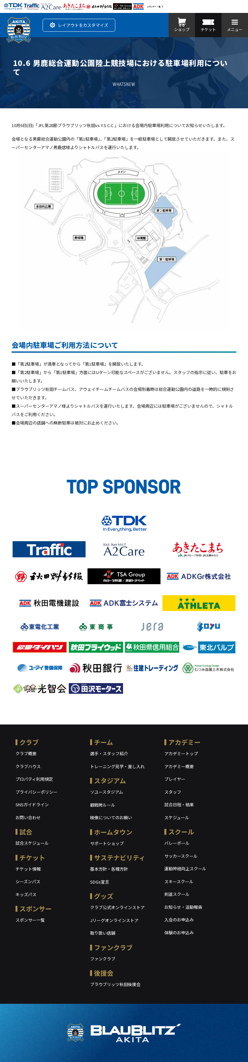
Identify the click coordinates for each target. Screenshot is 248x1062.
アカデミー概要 (179, 766)
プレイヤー (174, 779)
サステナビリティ (119, 857)
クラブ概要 (26, 753)
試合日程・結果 (179, 804)
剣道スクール (177, 894)
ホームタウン (113, 832)
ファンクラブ (113, 947)
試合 (25, 831)
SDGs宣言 (99, 882)
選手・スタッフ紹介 (109, 753)
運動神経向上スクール (185, 868)
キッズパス (26, 894)
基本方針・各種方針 (109, 869)
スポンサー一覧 (153, 6)
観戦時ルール (102, 805)
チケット (32, 857)
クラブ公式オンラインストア (117, 907)
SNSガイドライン (32, 804)
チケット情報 (28, 869)
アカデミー (184, 742)
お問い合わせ (28, 817)
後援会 (103, 973)
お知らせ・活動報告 (183, 907)
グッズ (103, 896)
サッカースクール (181, 856)
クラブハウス (28, 766)
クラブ (29, 742)
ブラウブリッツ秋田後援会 (115, 984)
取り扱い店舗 (102, 933)
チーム (103, 742)
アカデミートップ (181, 753)
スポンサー (35, 908)
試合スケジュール (32, 843)
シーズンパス (28, 881)
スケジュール (176, 817)
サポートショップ (107, 843)
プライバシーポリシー (36, 792)
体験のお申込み (179, 932)
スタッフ (172, 792)
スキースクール (178, 881)
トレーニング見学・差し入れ (117, 766)
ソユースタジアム (106, 792)
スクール (181, 831)
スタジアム (110, 780)
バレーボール (177, 843)
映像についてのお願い (111, 817)
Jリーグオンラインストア (114, 920)
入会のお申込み (179, 920)
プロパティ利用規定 (34, 779)
